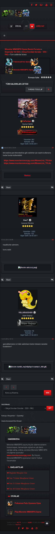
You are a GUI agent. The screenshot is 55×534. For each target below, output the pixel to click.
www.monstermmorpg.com (19, 455)
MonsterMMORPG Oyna (23, 70)
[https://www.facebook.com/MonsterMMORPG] (31, 4)
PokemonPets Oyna (21, 62)
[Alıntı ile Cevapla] (52, 187)
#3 (53, 339)
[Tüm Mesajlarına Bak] (2, 187)
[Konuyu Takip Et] (48, 89)
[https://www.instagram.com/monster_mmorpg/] (51, 4)
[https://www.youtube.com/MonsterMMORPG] (46, 4)
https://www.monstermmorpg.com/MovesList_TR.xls (27, 163)
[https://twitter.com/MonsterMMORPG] (36, 4)
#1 (53, 148)
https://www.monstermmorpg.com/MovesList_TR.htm (28, 160)
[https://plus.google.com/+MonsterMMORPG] (41, 4)
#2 (53, 240)
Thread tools (34, 89)
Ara (47, 393)
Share (8, 187)
